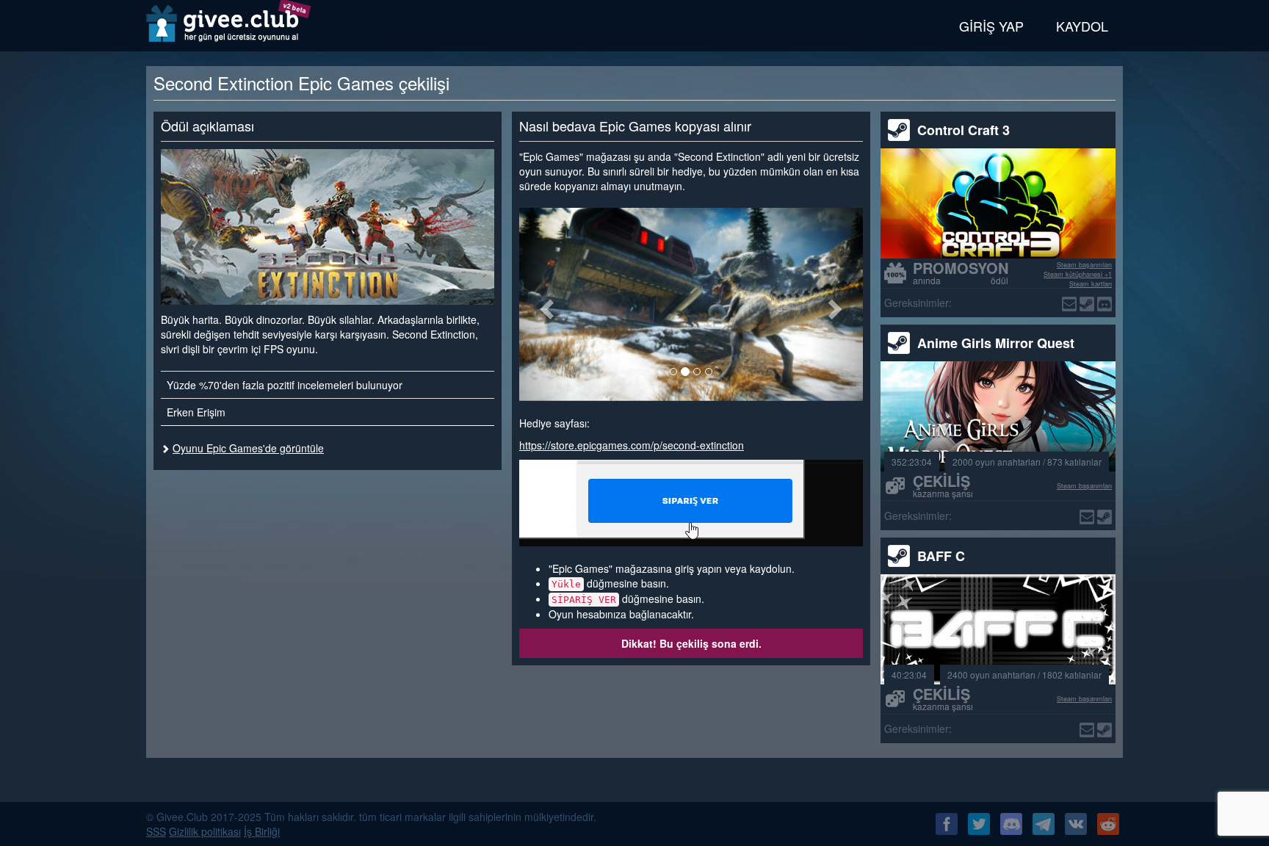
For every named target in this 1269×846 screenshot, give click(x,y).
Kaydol (1082, 25)
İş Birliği (262, 831)
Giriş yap (991, 25)
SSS (156, 831)
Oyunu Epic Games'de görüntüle (248, 448)
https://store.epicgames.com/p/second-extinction (631, 445)
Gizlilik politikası (205, 831)
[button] (545, 304)
